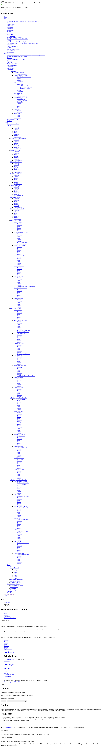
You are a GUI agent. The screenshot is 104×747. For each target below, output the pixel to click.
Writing (19, 80)
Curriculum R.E (14, 568)
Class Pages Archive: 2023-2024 (18, 308)
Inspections (10, 44)
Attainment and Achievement (14, 37)
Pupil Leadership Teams (13, 584)
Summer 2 (16, 135)
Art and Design (21, 99)
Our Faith (9, 566)
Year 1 (15, 570)
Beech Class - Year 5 (19, 458)
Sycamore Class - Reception (21, 399)
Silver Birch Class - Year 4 (20, 365)
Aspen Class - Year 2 (19, 343)
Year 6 (15, 578)
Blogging (9, 591)
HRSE (18, 94)
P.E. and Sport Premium (13, 49)
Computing (20, 91)
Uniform (9, 121)
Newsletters (23, 484)
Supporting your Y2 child (23, 354)
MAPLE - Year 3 (18, 518)
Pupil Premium (11, 50)
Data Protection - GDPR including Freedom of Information (22, 41)
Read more (7, 661)
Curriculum (10, 69)
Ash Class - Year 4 (18, 276)
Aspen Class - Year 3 (19, 266)
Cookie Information (9, 674)
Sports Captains (14, 590)
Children (6, 122)
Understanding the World (20, 97)
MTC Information (18, 195)
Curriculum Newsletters (23, 483)
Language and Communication (21, 75)
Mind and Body (18, 93)
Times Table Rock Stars (26, 87)
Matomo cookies (9, 727)
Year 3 (15, 573)
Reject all (3, 701)
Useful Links (10, 68)
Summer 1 (16, 134)
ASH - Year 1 (17, 494)
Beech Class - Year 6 (19, 387)
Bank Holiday (10, 659)
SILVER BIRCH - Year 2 (20, 506)
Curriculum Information (23, 332)
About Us (6, 18)
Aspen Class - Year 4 (15, 185)
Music (18, 106)
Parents (6, 53)
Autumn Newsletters (22, 242)
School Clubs (10, 30)
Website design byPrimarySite (12, 682)
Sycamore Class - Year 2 (20, 255)
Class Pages (10, 125)
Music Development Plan (13, 46)
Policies (9, 47)
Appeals (12, 36)
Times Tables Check (22, 447)
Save (15, 745)
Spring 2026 (17, 113)
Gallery (9, 565)
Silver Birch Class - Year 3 (20, 434)
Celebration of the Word (16, 579)
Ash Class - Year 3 (18, 355)
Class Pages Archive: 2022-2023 (18, 398)
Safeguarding (10, 52)
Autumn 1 (19, 110)
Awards (9, 592)
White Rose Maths (25, 85)
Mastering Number (25, 88)
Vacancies (9, 31)
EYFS (15, 569)
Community (10, 66)
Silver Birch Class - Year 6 (17, 209)
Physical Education (22, 96)
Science (19, 90)
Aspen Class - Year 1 (19, 411)
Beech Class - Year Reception (21, 232)
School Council (14, 587)
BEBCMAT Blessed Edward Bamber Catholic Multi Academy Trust (24, 21)
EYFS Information (21, 244)
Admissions (10, 34)
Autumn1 (19, 367)
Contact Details (11, 24)
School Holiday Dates (12, 119)
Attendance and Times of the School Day (17, 39)
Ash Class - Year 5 (15, 197)
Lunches (9, 61)
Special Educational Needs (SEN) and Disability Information (22, 43)
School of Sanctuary (15, 582)
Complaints (10, 40)
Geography (20, 102)
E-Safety (9, 58)
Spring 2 (19, 116)
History (19, 103)
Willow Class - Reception (20, 320)
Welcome (9, 20)
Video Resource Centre (13, 124)
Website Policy (8, 676)
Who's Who (10, 25)
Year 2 (15, 572)
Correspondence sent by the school (16, 59)
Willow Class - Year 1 (19, 245)
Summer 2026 (17, 118)
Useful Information (12, 65)
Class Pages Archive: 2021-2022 (18, 480)
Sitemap (6, 673)
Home (5, 17)
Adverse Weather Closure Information (17, 56)
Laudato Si (13, 588)
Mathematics (20, 84)
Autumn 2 (19, 112)
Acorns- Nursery (14, 126)
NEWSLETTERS (12, 63)
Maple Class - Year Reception (18, 138)
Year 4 (15, 575)
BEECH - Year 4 (18, 529)
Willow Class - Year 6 (19, 469)
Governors (10, 27)
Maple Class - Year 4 (19, 446)
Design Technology (22, 100)
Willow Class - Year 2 (16, 162)
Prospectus (10, 28)
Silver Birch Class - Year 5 (20, 288)
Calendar (9, 62)
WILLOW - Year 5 (18, 541)
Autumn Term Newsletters (23, 330)
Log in (5, 595)
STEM (15, 83)
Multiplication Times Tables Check (26, 286)
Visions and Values (12, 22)
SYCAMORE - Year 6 (19, 553)
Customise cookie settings (20, 701)
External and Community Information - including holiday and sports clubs (26, 55)
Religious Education (19, 72)
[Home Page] (1, 4)
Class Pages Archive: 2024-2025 (18, 220)
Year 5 (15, 576)
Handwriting (20, 81)
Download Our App (9, 594)
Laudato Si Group (15, 581)
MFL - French (20, 105)
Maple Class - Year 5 (19, 377)
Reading (19, 78)
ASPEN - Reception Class (20, 481)
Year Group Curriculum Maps (18, 107)
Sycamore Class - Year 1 (20, 333)
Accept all (9, 701)
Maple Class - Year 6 (19, 298)
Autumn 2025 (17, 109)
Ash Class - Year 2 (18, 422)
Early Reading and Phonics (24, 77)
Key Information (8, 33)
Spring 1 (19, 115)
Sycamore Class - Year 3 (16, 173)
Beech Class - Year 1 (15, 150)
